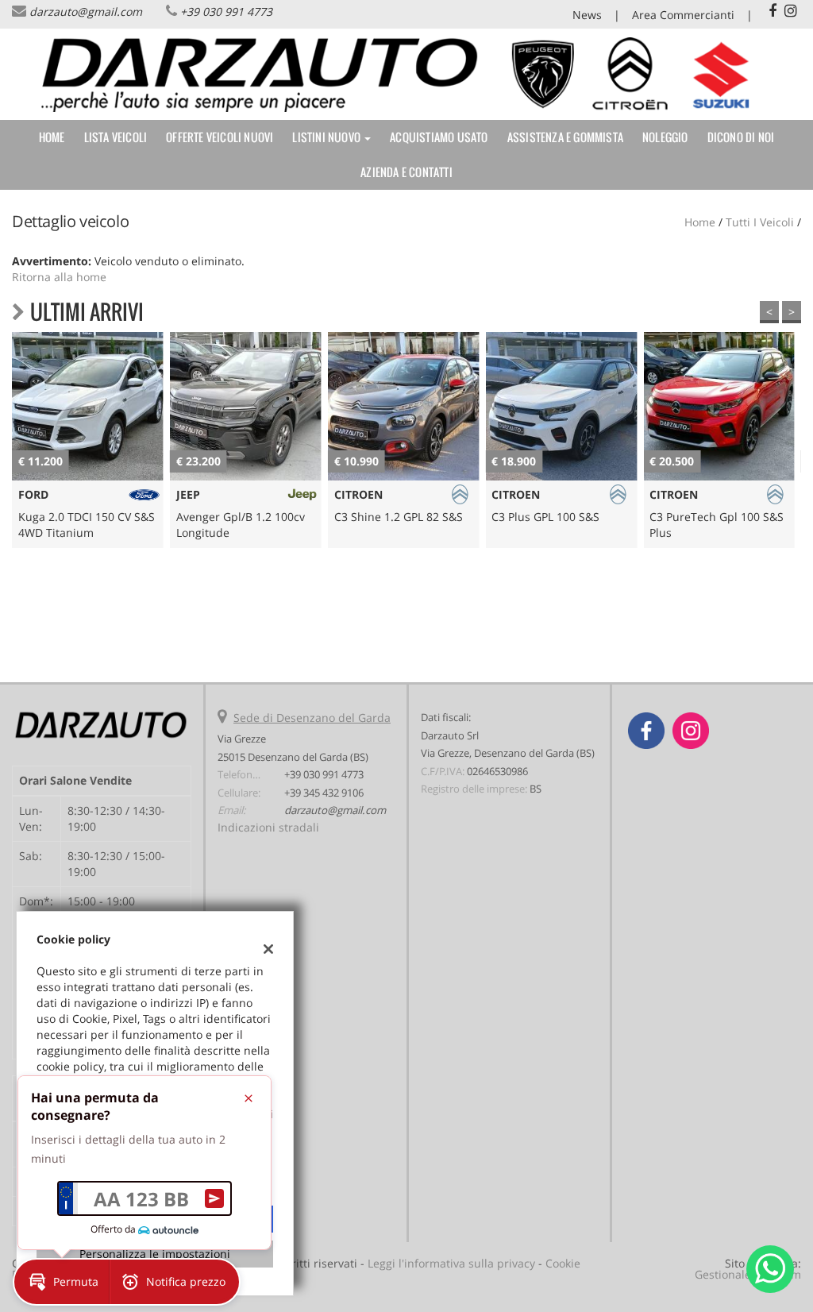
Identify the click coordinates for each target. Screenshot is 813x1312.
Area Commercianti (683, 14)
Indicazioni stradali (268, 827)
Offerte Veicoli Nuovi (219, 137)
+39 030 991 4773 (226, 11)
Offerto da (113, 1229)
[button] (61, 1282)
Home (52, 137)
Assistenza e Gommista (565, 137)
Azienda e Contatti (406, 172)
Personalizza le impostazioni (154, 1253)
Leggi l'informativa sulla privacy (451, 1263)
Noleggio (665, 137)
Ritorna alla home (59, 276)
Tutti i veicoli (760, 222)
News (587, 14)
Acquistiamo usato (438, 137)
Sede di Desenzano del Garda (312, 717)
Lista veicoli (116, 137)
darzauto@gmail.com (85, 11)
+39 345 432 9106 (324, 792)
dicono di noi (741, 137)
